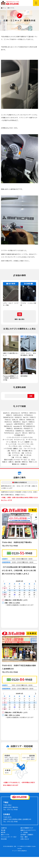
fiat (24, 417)
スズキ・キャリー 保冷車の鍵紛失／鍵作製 (28, 354)
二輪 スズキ (25, 453)
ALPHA (23, 413)
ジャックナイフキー (24, 444)
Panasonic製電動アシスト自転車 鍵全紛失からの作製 (10, 378)
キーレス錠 (9, 442)
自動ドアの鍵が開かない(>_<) (10, 354)
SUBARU (18, 431)
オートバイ (6, 440)
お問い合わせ (24, 839)
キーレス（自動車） (24, 442)
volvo (17, 433)
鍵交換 (3, 832)
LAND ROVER (18, 424)
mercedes (16, 426)
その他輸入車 (18, 435)
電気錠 (14, 464)
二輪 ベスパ (12, 455)
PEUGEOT (27, 429)
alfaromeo (14, 413)
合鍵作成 (4, 828)
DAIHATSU (6, 417)
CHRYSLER (17, 415)
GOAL (14, 420)
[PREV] (4, 581)
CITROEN (27, 415)
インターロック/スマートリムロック (17, 437)
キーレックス (10, 444)
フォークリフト (28, 449)
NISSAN (16, 429)
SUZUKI (28, 431)
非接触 (23, 464)
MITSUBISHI (27, 426)
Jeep (23, 422)
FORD (32, 417)
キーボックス (30, 440)
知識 (3, 462)
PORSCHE (8, 431)
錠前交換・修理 (20, 462)
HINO (21, 420)
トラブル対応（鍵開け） (11, 449)
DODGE (17, 417)
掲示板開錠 (24, 376)
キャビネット (18, 440)
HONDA (28, 420)
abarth (5, 413)
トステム (25, 446)
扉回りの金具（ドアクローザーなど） (16, 460)
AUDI (31, 413)
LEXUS (28, 424)
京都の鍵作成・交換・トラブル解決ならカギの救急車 (19, 846)
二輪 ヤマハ (15, 457)
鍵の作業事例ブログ (26, 828)
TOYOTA (7, 433)
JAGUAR (15, 422)
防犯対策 (4, 839)
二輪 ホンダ (24, 455)
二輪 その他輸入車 (24, 451)
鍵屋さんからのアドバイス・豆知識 (28, 831)
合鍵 (24, 457)
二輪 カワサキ (12, 453)
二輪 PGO (10, 451)
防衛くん (32, 462)
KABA (30, 422)
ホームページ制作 (16, 851)
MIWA (8, 429)
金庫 (9, 462)
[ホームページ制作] (24, 851)
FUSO (6, 420)
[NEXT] (35, 581)
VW (23, 433)
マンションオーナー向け (8, 837)
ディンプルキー (13, 446)
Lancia (8, 424)
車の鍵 (3, 830)
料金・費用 (24, 837)
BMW (8, 415)
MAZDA (6, 426)
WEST (31, 433)
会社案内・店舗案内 (26, 835)
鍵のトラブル (5, 835)
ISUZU (6, 422)
